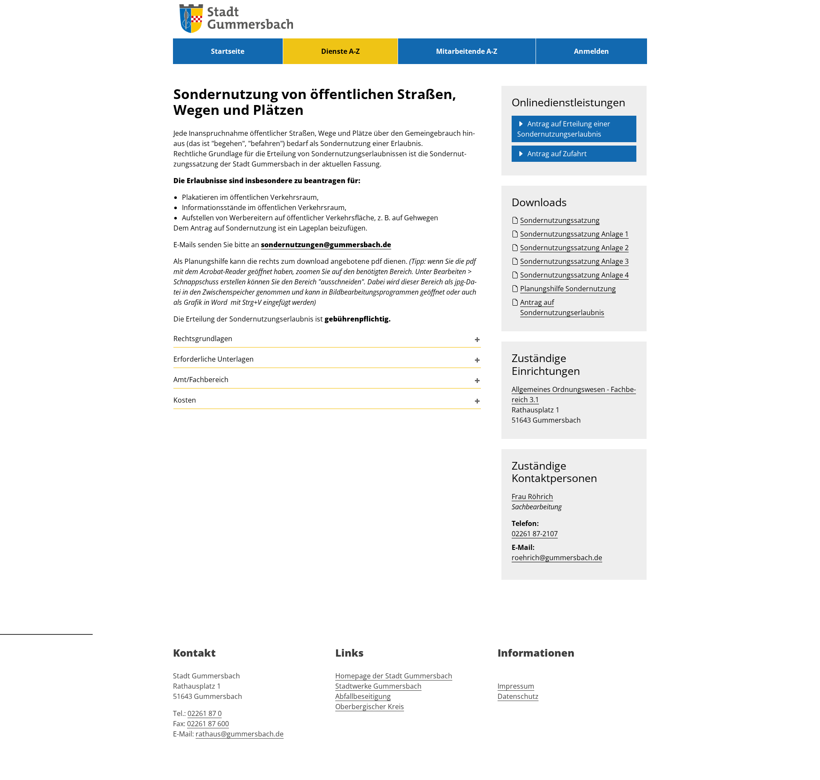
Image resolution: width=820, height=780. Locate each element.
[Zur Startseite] (236, 19)
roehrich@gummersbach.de (557, 557)
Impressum (516, 686)
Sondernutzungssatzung (560, 220)
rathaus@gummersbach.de (240, 734)
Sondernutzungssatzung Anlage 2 (574, 247)
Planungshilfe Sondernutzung (568, 288)
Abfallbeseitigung (363, 696)
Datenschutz (518, 696)
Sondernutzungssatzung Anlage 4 (574, 275)
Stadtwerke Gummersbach (378, 686)
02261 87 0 (204, 713)
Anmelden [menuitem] (591, 51)
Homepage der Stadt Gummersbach (393, 676)
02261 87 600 (208, 723)
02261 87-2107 (535, 533)
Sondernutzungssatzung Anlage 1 (574, 234)
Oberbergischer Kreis (369, 706)
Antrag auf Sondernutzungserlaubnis (562, 307)
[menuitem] (228, 51)
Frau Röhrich (532, 496)
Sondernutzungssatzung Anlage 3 (574, 261)
